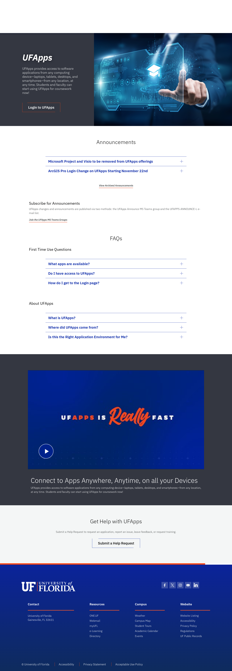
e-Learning (96, 631)
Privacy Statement (94, 664)
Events (139, 636)
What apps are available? (69, 263)
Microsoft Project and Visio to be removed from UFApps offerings (100, 161)
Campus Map (143, 621)
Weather (140, 615)
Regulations (187, 631)
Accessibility (187, 621)
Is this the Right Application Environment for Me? (88, 337)
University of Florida (36, 664)
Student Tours (143, 626)
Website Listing (189, 615)
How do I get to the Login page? (73, 283)
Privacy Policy (188, 626)
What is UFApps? (61, 317)
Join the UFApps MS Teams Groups (48, 219)
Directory (95, 636)
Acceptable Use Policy (129, 664)
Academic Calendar (146, 631)
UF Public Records (191, 636)
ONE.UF (94, 615)
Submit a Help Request (116, 543)
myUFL (94, 626)
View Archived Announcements (116, 185)
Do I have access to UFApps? (71, 273)
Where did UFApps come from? (73, 327)
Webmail (95, 621)
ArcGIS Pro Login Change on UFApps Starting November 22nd (98, 171)
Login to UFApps (41, 107)
